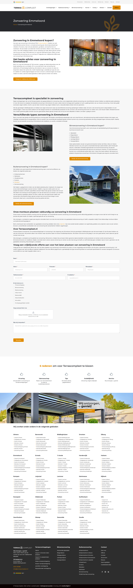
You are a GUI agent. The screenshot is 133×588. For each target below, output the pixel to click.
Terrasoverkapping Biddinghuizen (67, 446)
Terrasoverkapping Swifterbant (88, 509)
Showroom (80, 2)
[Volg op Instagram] (105, 572)
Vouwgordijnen (61, 560)
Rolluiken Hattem (106, 464)
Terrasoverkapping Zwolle (86, 529)
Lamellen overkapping (41, 566)
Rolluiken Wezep (40, 525)
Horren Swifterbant (85, 503)
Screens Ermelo (40, 465)
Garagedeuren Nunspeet (20, 501)
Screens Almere (18, 444)
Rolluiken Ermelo (40, 464)
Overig (94, 7)
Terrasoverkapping (19, 285)
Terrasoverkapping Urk (107, 509)
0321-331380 (17, 566)
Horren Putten (61, 503)
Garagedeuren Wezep (41, 522)
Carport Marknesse (85, 479)
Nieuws (112, 2)
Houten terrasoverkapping (42, 563)
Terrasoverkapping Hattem (109, 467)
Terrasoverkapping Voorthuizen (22, 529)
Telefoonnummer (18, 274)
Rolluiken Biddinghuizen (64, 443)
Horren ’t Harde (62, 462)
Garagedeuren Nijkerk (107, 481)
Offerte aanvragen (85, 410)
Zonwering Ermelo (41, 471)
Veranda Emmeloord (19, 469)
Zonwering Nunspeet (19, 512)
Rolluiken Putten (62, 505)
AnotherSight (65, 586)
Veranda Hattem (106, 469)
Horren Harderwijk (85, 462)
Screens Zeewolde (62, 527)
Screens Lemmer (62, 486)
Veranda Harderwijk (85, 469)
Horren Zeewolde (62, 524)
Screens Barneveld (41, 444)
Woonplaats (89, 266)
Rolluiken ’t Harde (62, 464)
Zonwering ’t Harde (63, 471)
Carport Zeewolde (62, 520)
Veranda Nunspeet (19, 510)
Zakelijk (109, 7)
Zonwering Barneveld (41, 450)
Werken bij (100, 2)
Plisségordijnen (61, 555)
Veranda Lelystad (40, 490)
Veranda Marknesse (85, 490)
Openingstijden (105, 562)
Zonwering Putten (62, 512)
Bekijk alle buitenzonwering (24, 203)
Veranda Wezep (40, 531)
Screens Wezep (40, 527)
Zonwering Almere (19, 450)
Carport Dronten (84, 437)
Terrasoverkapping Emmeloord (22, 467)
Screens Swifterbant (85, 507)
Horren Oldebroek (40, 503)
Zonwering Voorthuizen (20, 533)
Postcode (52, 266)
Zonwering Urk (106, 512)
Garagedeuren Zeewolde (64, 522)
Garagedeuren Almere (20, 439)
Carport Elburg (105, 437)
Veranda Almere (18, 448)
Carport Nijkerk (106, 479)
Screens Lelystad (40, 486)
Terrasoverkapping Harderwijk (87, 467)
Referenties (87, 2)
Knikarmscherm (83, 550)
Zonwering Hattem (107, 471)
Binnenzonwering (77, 7)
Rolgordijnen (60, 553)
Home (15, 24)
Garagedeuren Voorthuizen (21, 522)
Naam (15, 258)
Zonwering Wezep (41, 533)
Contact (118, 2)
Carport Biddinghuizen (64, 437)
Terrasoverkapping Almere (21, 446)
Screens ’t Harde (62, 465)
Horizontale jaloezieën (63, 550)
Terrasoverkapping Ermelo (43, 467)
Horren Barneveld (40, 441)
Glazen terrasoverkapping (42, 561)
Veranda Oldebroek (41, 510)
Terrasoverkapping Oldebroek (43, 509)
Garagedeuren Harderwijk (86, 460)
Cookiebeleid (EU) (106, 564)
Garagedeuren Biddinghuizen (65, 439)
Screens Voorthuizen (19, 527)
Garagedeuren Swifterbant (87, 501)
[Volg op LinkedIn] (108, 572)
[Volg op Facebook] (102, 572)
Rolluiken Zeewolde (63, 525)
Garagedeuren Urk (106, 501)
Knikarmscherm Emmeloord (87, 557)
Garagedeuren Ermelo (41, 460)
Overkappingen (50, 7)
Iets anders (18, 300)
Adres (15, 266)
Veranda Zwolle (84, 531)
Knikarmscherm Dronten (86, 555)
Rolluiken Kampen (19, 485)
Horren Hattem (106, 462)
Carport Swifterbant (85, 499)
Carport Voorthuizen (19, 520)
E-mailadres (71, 274)
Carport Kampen (18, 479)
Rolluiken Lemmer (63, 485)
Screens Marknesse (85, 486)
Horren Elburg (105, 441)
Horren (87, 7)
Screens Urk (105, 507)
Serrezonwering (83, 571)
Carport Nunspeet (18, 499)
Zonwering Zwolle (84, 533)
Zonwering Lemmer (63, 492)
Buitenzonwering (63, 7)
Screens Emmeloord (19, 465)
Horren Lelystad (40, 483)
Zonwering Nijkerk (107, 492)
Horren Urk (105, 503)
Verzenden (18, 340)
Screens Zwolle (84, 527)
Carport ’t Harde (62, 458)
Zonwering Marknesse (85, 492)
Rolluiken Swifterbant (85, 505)
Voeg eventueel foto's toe (20, 308)
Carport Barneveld (40, 437)
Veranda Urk (105, 510)
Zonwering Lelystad (41, 492)
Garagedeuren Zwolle (85, 522)
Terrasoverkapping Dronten (87, 446)
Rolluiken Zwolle (84, 525)
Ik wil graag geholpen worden (22, 303)
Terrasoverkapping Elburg (108, 446)
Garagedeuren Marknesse (86, 481)
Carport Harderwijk (85, 458)
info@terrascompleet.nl (20, 569)
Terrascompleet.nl (43, 43)
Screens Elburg (106, 444)
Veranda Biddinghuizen (64, 448)
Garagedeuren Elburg (107, 439)
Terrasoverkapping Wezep (42, 529)
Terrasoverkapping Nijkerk (108, 488)
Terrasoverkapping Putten (64, 509)
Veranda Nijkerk (106, 490)
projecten (62, 224)
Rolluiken (17, 182)
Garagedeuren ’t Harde (64, 460)
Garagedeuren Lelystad (42, 481)
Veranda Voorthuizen (19, 531)
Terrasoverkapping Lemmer (65, 488)
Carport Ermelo (40, 458)
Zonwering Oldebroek (41, 512)
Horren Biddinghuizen (64, 441)
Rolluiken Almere (18, 443)
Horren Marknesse (84, 483)
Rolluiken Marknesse (85, 485)
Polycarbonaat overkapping (43, 568)
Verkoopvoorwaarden (46, 586)
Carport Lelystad (40, 479)
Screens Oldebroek (41, 507)
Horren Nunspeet (18, 503)
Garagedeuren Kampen (20, 481)
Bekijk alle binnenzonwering (80, 158)
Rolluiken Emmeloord (19, 464)
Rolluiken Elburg (106, 443)
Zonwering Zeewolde (63, 533)
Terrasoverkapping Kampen (21, 488)
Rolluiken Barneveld (41, 443)
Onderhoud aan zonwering (86, 574)
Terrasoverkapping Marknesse (87, 488)
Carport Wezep (40, 520)
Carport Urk (105, 499)
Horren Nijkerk (105, 483)
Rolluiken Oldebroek (41, 505)
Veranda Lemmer (62, 490)
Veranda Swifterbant (85, 510)
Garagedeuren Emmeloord (21, 460)
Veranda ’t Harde (62, 469)
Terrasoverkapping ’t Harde (65, 467)
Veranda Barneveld (41, 448)
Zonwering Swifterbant (86, 512)
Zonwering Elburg (106, 450)
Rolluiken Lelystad (41, 485)
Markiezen (82, 569)
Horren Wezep (40, 524)
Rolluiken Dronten (84, 443)
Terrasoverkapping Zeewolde (65, 529)
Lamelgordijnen (61, 557)
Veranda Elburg (106, 448)
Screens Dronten (84, 444)
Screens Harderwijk (85, 465)
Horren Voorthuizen (19, 524)
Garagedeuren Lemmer (64, 481)
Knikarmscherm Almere (85, 553)
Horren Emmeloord (19, 462)
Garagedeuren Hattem (107, 460)
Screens (81, 564)
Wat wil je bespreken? (19, 322)
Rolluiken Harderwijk (85, 464)
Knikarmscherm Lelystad (86, 560)
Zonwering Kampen (19, 492)
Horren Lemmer (62, 483)
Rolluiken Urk (105, 505)
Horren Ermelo (40, 462)
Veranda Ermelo (40, 469)
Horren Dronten (84, 441)
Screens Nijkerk (106, 486)
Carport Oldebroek (41, 499)
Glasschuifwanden (19, 297)
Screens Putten (62, 507)
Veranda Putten (62, 510)
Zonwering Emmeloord (20, 471)
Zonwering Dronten (85, 450)
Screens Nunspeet (19, 507)
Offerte (117, 7)
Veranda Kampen (18, 490)
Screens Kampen (18, 486)
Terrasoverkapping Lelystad (43, 488)
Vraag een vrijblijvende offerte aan (25, 79)
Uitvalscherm (82, 562)
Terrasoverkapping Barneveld (43, 446)
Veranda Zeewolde (63, 531)
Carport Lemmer (62, 479)
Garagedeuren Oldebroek (42, 501)
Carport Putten (62, 499)
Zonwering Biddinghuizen (65, 450)
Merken (107, 2)
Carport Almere (18, 437)
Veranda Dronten (84, 448)
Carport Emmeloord (19, 458)
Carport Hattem (106, 458)
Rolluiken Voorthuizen (20, 525)
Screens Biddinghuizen (64, 444)
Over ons (94, 2)
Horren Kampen (18, 483)
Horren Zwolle (83, 524)
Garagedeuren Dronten (86, 439)
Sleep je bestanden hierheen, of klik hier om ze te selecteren (33, 314)
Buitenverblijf (18, 295)
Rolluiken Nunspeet (19, 505)
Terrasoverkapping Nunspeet (21, 509)
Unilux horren (18, 292)
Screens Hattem (106, 465)
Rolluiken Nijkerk (106, 485)
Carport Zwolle (84, 520)
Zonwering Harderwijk (86, 471)
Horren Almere (18, 441)
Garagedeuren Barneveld (42, 439)
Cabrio (37, 550)
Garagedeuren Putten (63, 501)
